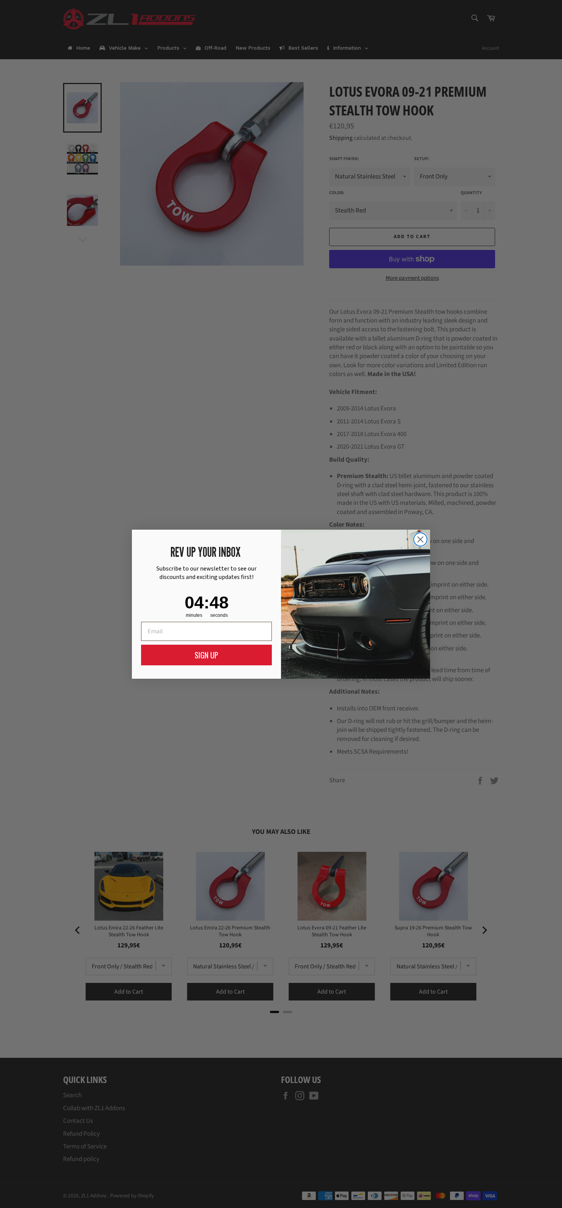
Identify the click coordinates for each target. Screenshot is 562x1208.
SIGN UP (206, 655)
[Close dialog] (420, 539)
